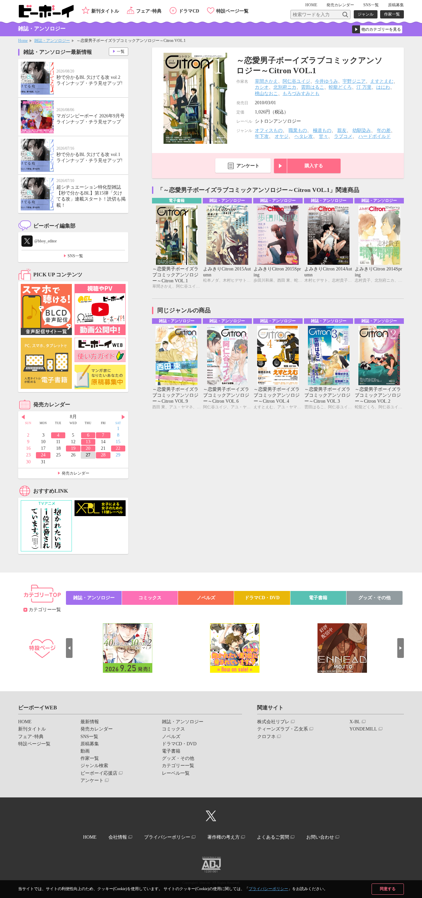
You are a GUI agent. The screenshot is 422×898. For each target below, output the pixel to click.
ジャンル (366, 14)
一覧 (121, 51)
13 (88, 441)
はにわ (383, 87)
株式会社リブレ (273, 721)
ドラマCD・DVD (262, 597)
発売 (340, 5)
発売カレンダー (75, 473)
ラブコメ (343, 136)
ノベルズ (206, 597)
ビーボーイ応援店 (98, 773)
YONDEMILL (363, 729)
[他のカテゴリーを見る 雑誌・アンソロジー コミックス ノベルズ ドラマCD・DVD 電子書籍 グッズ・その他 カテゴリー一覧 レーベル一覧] (377, 29)
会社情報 (117, 837)
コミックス (150, 597)
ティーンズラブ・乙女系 (282, 729)
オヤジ (281, 136)
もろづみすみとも (301, 93)
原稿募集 (396, 5)
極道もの (322, 130)
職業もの (297, 130)
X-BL (354, 721)
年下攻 (262, 136)
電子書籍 (318, 597)
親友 (342, 130)
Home (23, 40)
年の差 (384, 130)
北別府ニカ (284, 87)
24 (43, 454)
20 (88, 448)
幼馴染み (361, 130)
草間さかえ (266, 81)
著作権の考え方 (223, 837)
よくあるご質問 (273, 837)
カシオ (262, 87)
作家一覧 (392, 14)
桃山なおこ (266, 93)
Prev (23, 417)
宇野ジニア (354, 81)
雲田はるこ (312, 87)
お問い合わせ (320, 837)
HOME (311, 5)
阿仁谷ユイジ (296, 81)
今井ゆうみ (326, 81)
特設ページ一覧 (232, 11)
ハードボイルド (374, 136)
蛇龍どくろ (340, 87)
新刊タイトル (105, 11)
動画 (85, 751)
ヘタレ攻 (303, 136)
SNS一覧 (371, 5)
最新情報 (89, 721)
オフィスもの (269, 130)
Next (123, 417)
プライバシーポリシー (268, 888)
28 (103, 454)
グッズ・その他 (374, 597)
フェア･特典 (149, 11)
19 (73, 448)
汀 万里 (364, 87)
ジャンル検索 (94, 765)
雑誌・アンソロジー (52, 40)
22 (118, 448)
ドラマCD (189, 11)
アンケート (247, 165)
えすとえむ (381, 81)
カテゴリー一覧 (45, 609)
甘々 (323, 136)
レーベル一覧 (176, 773)
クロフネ (266, 736)
